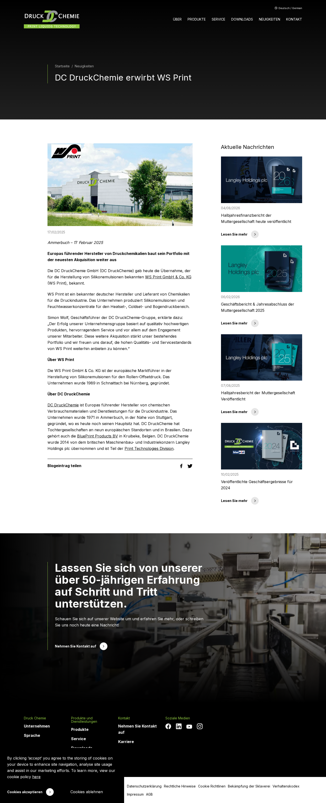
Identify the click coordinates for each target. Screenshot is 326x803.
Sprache (32, 735)
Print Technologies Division (149, 448)
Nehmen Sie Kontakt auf (137, 729)
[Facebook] (168, 726)
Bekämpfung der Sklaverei (249, 786)
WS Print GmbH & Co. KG (168, 277)
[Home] (52, 19)
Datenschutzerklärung (144, 786)
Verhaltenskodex (286, 786)
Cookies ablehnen (86, 791)
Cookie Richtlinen (212, 786)
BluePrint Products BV (97, 436)
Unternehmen (37, 726)
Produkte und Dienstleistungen (84, 720)
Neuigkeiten (84, 66)
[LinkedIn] (179, 726)
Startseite (62, 66)
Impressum (135, 794)
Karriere (126, 741)
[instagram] (200, 726)
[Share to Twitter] (190, 465)
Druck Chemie (35, 718)
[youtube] (189, 727)
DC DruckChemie (63, 405)
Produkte (80, 729)
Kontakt (124, 718)
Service (78, 738)
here (36, 776)
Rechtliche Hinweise (180, 786)
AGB (149, 794)
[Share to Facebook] (182, 465)
